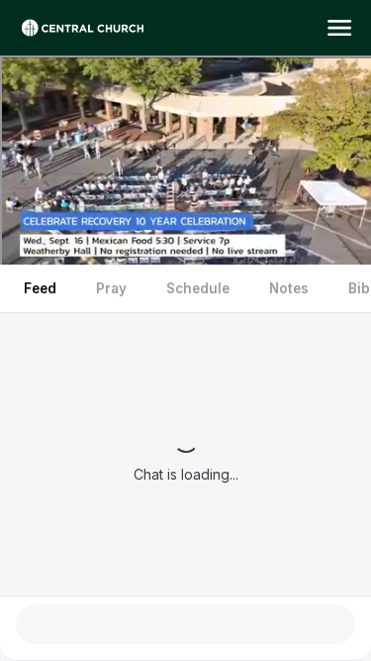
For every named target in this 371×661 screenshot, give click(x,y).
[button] (339, 28)
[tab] (40, 288)
